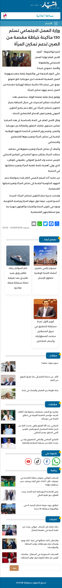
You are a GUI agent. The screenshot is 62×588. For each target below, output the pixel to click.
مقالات (53, 355)
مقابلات (52, 404)
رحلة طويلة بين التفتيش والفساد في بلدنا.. (39, 390)
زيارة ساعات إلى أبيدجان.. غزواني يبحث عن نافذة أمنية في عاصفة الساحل (40, 528)
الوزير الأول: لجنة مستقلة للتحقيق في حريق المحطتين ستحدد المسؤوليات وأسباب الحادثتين (45, 331)
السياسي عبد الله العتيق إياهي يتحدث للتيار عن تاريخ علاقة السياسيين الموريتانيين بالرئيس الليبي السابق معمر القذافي (38, 429)
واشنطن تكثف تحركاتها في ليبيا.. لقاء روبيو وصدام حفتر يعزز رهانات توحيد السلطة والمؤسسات (39, 543)
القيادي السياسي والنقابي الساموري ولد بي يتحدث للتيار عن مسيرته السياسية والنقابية (39, 441)
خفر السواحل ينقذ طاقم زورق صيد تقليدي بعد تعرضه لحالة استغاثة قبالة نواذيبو (17, 278)
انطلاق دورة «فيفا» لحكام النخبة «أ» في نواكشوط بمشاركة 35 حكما (41, 507)
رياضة (54, 470)
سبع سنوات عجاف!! (49, 363)
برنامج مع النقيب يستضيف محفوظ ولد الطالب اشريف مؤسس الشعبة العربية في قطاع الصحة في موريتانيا (38, 415)
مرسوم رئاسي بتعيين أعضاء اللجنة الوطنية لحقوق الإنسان (45, 273)
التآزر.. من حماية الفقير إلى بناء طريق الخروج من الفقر (39, 378)
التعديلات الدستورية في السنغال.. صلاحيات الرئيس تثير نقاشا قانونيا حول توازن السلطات (39, 556)
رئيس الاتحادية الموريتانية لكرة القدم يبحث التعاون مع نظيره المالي (39, 493)
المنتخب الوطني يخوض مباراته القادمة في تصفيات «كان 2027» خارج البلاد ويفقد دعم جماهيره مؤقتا (39, 481)
